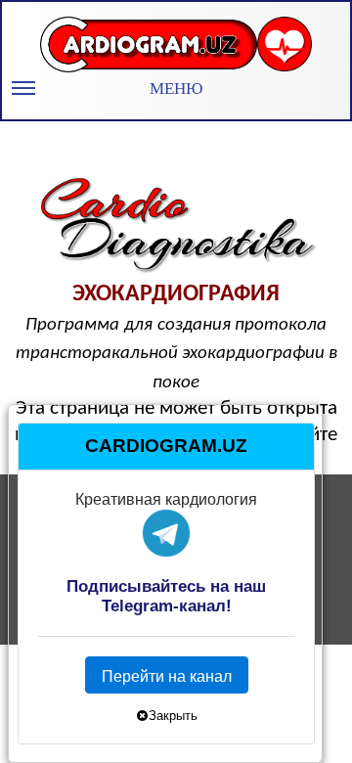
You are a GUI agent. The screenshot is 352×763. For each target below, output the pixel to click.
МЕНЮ (176, 88)
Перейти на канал (167, 676)
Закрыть (173, 714)
